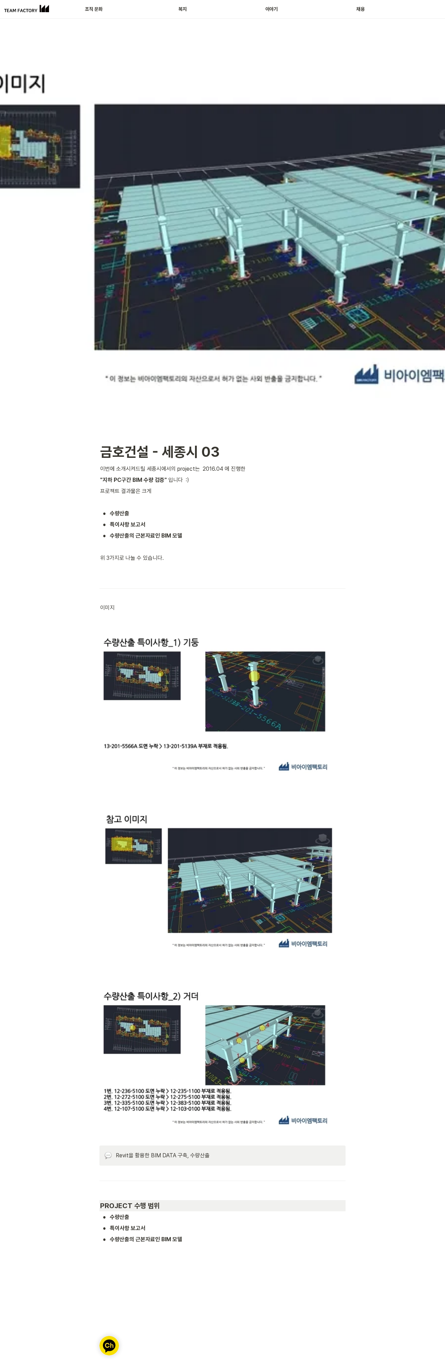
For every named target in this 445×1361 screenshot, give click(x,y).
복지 (182, 9)
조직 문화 (94, 9)
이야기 (271, 9)
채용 (360, 9)
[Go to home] (26, 9)
